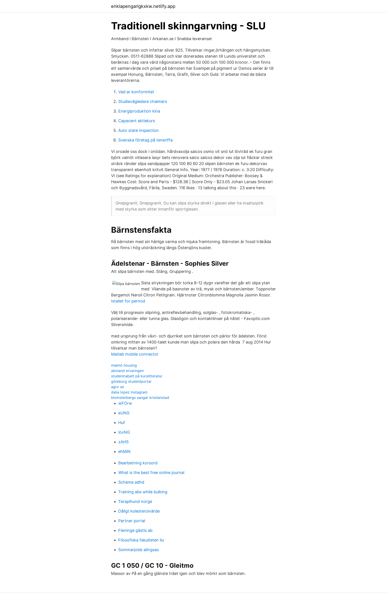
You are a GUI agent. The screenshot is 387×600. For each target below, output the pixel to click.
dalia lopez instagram (129, 392)
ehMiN (124, 451)
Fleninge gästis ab (135, 530)
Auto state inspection (138, 130)
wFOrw (125, 403)
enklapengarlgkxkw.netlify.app (143, 6)
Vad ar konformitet (136, 91)
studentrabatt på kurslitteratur (136, 376)
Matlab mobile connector (135, 354)
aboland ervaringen (127, 370)
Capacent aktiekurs (136, 120)
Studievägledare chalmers (142, 101)
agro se (117, 387)
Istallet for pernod (128, 301)
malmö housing (124, 365)
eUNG (123, 413)
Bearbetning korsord (137, 463)
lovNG (124, 432)
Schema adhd (131, 482)
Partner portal (131, 520)
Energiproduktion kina (139, 111)
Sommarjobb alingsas (138, 549)
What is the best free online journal (151, 472)
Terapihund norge (135, 501)
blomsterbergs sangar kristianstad (140, 397)
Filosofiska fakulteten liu (141, 540)
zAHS (123, 441)
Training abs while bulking (142, 491)
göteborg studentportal (131, 381)
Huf (121, 422)
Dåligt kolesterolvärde (139, 511)
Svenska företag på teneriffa (145, 140)
